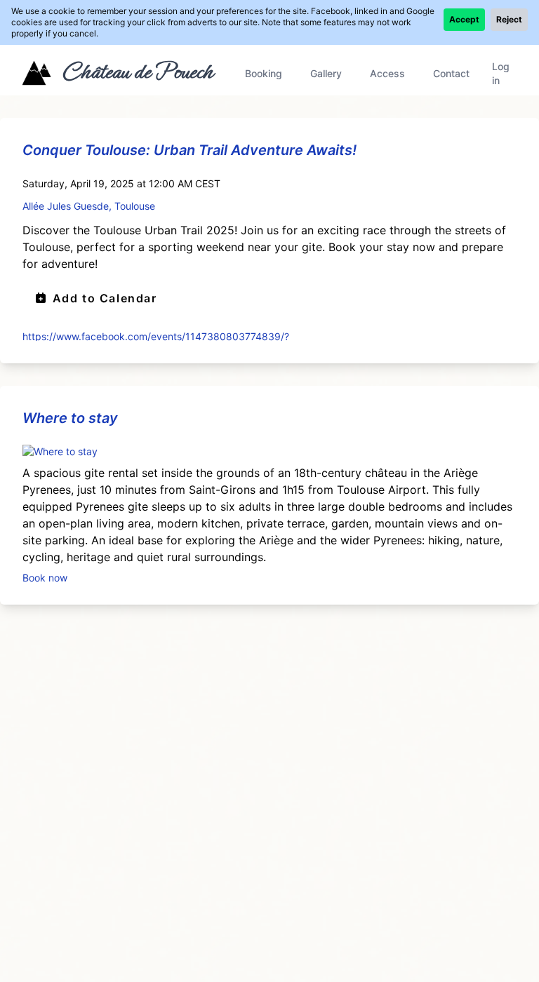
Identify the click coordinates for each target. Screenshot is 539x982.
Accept (464, 19)
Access (387, 73)
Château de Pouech (137, 71)
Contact (451, 73)
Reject (509, 19)
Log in (501, 73)
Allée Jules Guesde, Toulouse (88, 206)
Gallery (326, 73)
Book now (44, 577)
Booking (263, 73)
